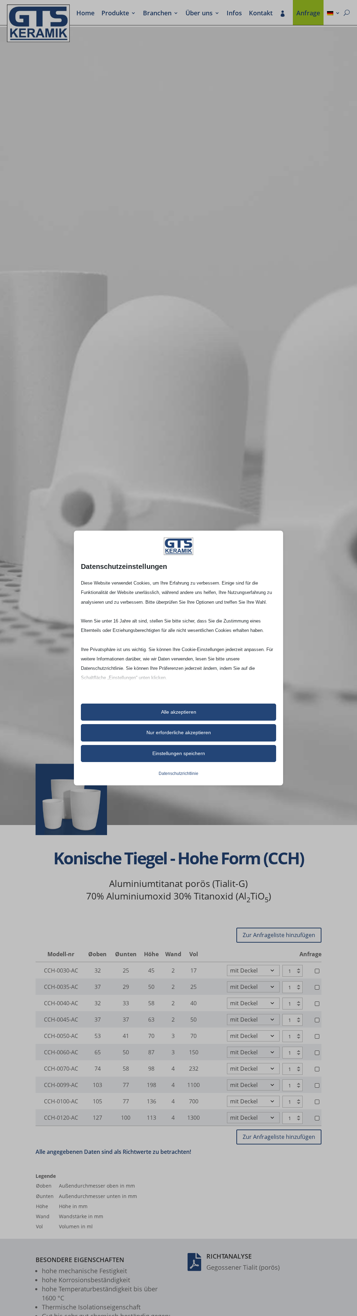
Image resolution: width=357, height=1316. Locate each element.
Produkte (115, 13)
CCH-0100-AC (61, 1101)
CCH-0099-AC (61, 1085)
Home (85, 13)
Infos (234, 13)
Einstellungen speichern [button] (178, 753)
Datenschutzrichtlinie (178, 773)
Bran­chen (157, 13)
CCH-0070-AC (61, 1068)
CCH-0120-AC (61, 1117)
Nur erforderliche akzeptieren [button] (178, 732)
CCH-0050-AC (61, 1036)
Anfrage (308, 13)
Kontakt (261, 13)
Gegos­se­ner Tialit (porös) (243, 1267)
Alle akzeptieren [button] (178, 712)
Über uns (199, 13)
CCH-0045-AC (61, 1019)
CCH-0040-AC (61, 1003)
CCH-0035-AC (61, 987)
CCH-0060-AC (61, 1052)
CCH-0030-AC (61, 970)
